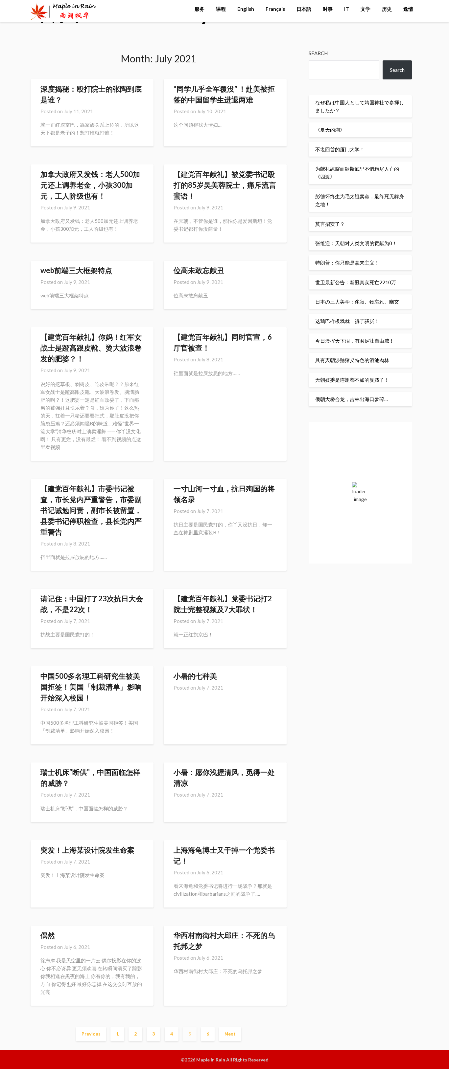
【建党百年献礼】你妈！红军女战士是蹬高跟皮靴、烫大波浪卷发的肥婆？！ (91, 347)
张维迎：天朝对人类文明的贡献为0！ (356, 243)
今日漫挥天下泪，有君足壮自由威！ (354, 341)
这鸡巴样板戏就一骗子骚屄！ (347, 321)
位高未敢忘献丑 (199, 270)
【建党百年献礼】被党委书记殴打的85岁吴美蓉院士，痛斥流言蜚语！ (225, 185)
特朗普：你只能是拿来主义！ (347, 263)
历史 (387, 9)
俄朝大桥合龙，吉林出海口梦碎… (351, 399)
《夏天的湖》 (330, 130)
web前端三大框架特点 (76, 270)
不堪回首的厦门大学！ (340, 149)
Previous (91, 1034)
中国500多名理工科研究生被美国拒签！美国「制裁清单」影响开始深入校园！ (91, 687)
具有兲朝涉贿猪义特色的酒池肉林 (352, 360)
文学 (365, 9)
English (245, 9)
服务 (199, 9)
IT (346, 9)
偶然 (47, 935)
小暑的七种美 (195, 676)
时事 (328, 9)
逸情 (408, 9)
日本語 (303, 9)
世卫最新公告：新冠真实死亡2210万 (355, 282)
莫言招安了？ (330, 224)
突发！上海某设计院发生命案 (87, 849)
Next (230, 1034)
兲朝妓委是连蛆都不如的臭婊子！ (352, 380)
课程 (221, 9)
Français (275, 9)
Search (318, 53)
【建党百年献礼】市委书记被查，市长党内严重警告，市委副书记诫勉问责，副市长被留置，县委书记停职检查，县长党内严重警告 (91, 510)
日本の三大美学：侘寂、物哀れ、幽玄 (357, 302)
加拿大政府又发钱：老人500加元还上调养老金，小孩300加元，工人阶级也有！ (90, 185)
